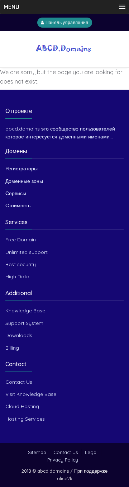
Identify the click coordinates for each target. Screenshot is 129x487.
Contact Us (18, 382)
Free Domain (20, 239)
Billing (12, 348)
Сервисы (15, 193)
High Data (17, 276)
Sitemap (37, 452)
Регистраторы (21, 168)
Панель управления (66, 22)
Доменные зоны (24, 181)
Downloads (18, 335)
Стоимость (17, 205)
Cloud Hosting (22, 406)
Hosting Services (25, 419)
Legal (91, 452)
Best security (20, 264)
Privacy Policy (62, 460)
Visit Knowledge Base (30, 394)
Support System (24, 323)
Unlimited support (26, 252)
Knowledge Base (25, 310)
